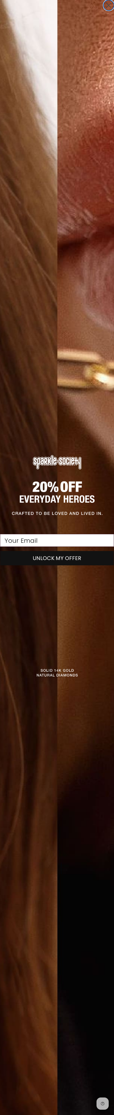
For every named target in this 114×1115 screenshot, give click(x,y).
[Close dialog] (108, 5)
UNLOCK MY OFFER (57, 558)
